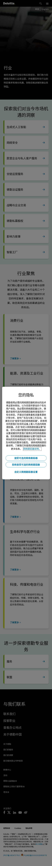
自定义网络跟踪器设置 (26, 471)
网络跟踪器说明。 (32, 448)
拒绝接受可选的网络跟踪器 (26, 464)
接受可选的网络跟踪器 (26, 458)
